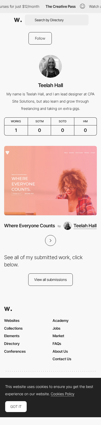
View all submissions (50, 279)
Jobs (56, 328)
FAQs (57, 343)
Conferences (15, 351)
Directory (12, 343)
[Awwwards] (18, 20)
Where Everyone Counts (29, 225)
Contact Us (62, 359)
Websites (11, 320)
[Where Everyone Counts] (50, 181)
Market (58, 336)
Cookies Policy (62, 394)
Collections (13, 328)
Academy (61, 320)
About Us (60, 351)
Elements (11, 336)
